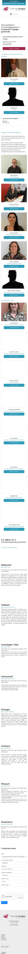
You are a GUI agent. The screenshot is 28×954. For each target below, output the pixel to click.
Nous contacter (4, 947)
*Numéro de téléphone (6, 872)
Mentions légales (5, 946)
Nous (14, 1)
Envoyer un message (14, 83)
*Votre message (5, 884)
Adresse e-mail (4, 878)
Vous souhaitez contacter (7, 860)
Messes (3, 935)
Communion (4, 938)
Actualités (3, 934)
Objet (2, 854)
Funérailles (3, 939)
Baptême (3, 937)
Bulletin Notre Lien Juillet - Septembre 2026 (14, 3)
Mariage (3, 936)
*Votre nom (3, 866)
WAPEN (3, 953)
